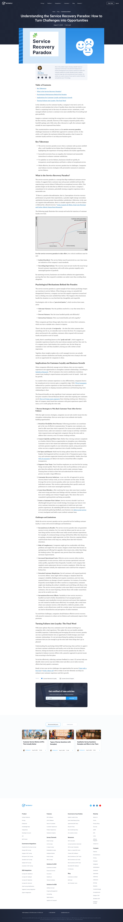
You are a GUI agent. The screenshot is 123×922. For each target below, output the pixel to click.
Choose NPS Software (73, 853)
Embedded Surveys (51, 850)
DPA (94, 833)
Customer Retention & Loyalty (49, 678)
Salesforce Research (42, 372)
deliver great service (80, 510)
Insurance (49, 873)
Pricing (42, 3)
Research (79, 3)
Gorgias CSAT (96, 895)
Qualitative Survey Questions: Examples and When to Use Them (87, 743)
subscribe (71, 698)
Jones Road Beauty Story (73, 820)
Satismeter (95, 873)
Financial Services (51, 870)
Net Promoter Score (72, 883)
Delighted (95, 864)
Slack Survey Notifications (28, 886)
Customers (66, 3)
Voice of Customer (51, 823)
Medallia (95, 886)
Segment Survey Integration (28, 889)
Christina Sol (28, 750)
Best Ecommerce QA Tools (74, 859)
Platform (49, 3)
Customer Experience (52, 826)
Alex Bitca (41, 73)
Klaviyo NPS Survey (26, 850)
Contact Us (95, 843)
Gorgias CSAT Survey (27, 853)
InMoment (95, 879)
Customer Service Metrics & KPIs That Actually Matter (33, 743)
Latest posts (70, 724)
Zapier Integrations (26, 892)
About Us (95, 817)
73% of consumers (81, 383)
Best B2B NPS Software (73, 866)
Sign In (117, 3)
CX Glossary (70, 869)
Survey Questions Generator (74, 844)
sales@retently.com (65, 912)
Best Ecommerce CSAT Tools (74, 856)
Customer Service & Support (67, 678)
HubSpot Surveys (95, 902)
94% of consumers (44, 459)
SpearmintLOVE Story (73, 823)
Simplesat (95, 870)
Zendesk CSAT (96, 898)
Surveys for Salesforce (27, 873)
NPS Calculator (71, 840)
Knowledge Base (26, 826)
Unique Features (26, 817)
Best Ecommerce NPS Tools (74, 862)
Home (54, 11)
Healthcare (49, 877)
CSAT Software (50, 820)
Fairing (94, 858)
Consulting (49, 894)
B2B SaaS (70, 880)
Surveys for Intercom (27, 883)
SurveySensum (96, 892)
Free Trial (110, 3)
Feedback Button (51, 853)
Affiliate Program (95, 839)
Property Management (52, 891)
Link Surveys (50, 844)
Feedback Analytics (51, 833)
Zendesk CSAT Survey (27, 859)
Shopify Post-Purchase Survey (29, 847)
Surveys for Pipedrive (27, 880)
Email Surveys (50, 840)
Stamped (95, 861)
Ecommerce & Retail (66, 11)
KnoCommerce (96, 854)
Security (95, 826)
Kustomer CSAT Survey (27, 866)
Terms (94, 820)
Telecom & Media (51, 880)
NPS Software (50, 817)
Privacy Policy (96, 823)
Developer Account (26, 833)
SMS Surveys (50, 859)
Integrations (58, 3)
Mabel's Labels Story (73, 817)
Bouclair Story (71, 826)
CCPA (94, 836)
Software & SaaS (50, 888)
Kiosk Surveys (50, 856)
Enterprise (24, 823)
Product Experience (51, 829)
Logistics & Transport (52, 900)
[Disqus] (61, 776)
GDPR (94, 829)
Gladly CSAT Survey (26, 862)
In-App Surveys (50, 847)
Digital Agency (50, 897)
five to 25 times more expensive (50, 399)
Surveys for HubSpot (27, 877)
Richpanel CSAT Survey (27, 856)
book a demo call (48, 671)
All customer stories (72, 833)
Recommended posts (53, 724)
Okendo (95, 851)
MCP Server (24, 839)
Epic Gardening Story (73, 829)
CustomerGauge (97, 889)
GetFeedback (96, 867)
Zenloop (95, 883)
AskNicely (95, 876)
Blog (74, 3)
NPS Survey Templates (73, 847)
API (22, 836)
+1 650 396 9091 (52, 912)
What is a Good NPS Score (74, 850)
